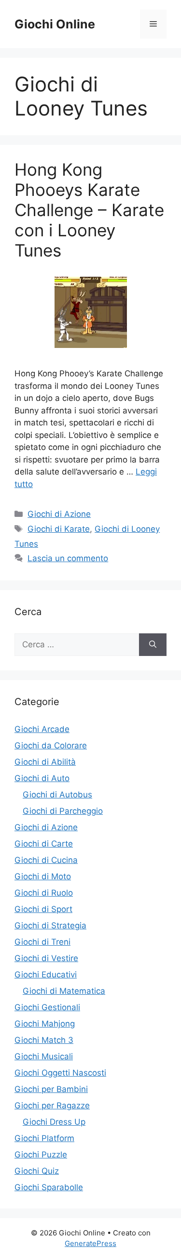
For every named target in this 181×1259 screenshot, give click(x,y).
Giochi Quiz (36, 1171)
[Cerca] (153, 644)
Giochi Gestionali (47, 1007)
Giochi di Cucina (46, 860)
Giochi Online (54, 24)
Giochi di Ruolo (43, 893)
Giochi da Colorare (50, 745)
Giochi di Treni (42, 942)
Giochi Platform (44, 1138)
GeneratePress (90, 1243)
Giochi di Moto (42, 876)
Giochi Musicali (43, 1056)
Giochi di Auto (42, 778)
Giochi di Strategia (50, 925)
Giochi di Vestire (46, 958)
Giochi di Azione (59, 514)
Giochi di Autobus (57, 794)
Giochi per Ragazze (52, 1105)
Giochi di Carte (43, 843)
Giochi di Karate (59, 529)
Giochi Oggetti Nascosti (60, 1073)
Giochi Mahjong (44, 1023)
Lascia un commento (68, 558)
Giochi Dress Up (54, 1122)
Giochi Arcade (42, 729)
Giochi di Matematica (64, 991)
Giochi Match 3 (43, 1040)
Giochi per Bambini (51, 1089)
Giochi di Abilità (45, 762)
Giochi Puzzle (40, 1154)
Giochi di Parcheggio (63, 811)
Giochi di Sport (43, 909)
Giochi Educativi (45, 974)
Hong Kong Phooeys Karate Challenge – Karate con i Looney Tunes (89, 209)
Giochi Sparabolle (48, 1187)
